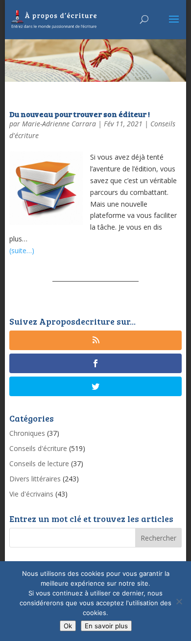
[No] (179, 601)
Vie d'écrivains (31, 494)
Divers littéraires (35, 478)
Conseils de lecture (39, 463)
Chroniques (27, 433)
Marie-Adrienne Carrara (59, 123)
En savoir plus (106, 626)
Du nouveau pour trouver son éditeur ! (79, 114)
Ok (68, 626)
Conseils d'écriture (38, 448)
